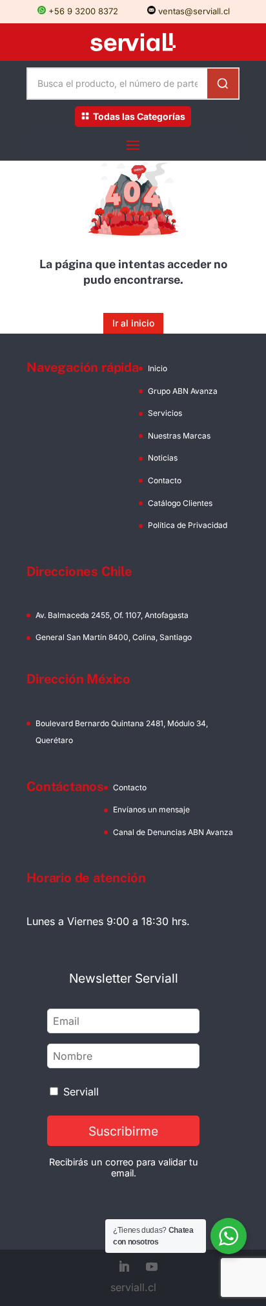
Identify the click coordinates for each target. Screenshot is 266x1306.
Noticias (163, 458)
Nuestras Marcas (179, 436)
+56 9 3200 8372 (82, 11)
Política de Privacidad (187, 525)
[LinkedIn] (124, 1267)
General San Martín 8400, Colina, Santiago (114, 637)
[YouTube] (152, 1267)
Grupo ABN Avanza (183, 391)
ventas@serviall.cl (193, 11)
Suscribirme (123, 1131)
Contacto (164, 480)
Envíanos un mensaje (151, 809)
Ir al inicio (133, 322)
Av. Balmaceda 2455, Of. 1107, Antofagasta (112, 615)
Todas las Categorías (139, 116)
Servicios (165, 413)
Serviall (81, 1091)
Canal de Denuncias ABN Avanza (173, 832)
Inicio (157, 368)
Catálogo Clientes (180, 503)
